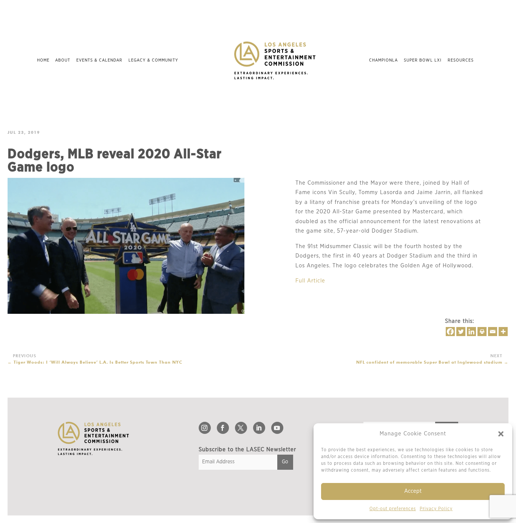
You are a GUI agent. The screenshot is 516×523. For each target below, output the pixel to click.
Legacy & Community (153, 60)
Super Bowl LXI (423, 60)
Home (43, 60)
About (62, 60)
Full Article (310, 281)
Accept (413, 491)
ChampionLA (383, 60)
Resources (461, 60)
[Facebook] (450, 331)
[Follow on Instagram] (205, 428)
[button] (501, 434)
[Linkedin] (471, 331)
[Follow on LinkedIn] (259, 428)
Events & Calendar (99, 60)
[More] (503, 331)
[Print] (482, 331)
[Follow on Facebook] (223, 428)
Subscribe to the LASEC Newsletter (247, 449)
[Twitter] (460, 331)
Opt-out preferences (392, 508)
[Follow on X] (241, 428)
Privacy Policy (436, 508)
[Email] (492, 331)
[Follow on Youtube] (277, 428)
